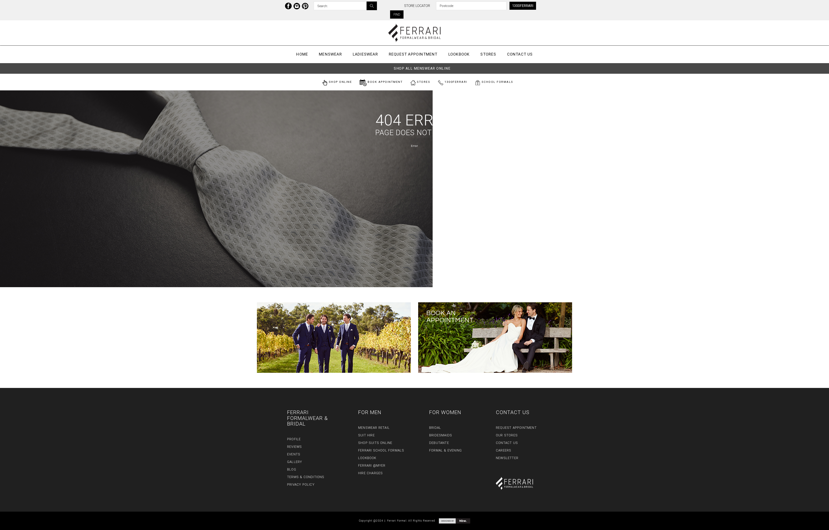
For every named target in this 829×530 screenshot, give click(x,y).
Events (293, 454)
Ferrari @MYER (372, 466)
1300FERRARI (522, 6)
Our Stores (507, 435)
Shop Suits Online (375, 443)
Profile (294, 439)
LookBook (459, 54)
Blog (291, 469)
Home (302, 54)
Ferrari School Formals (381, 450)
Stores (488, 54)
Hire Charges (370, 473)
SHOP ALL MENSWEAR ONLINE (422, 68)
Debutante (439, 443)
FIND (397, 14)
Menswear (330, 54)
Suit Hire (366, 435)
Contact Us (520, 54)
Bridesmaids (440, 435)
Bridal (435, 428)
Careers (503, 450)
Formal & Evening (445, 450)
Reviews (294, 447)
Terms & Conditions (305, 477)
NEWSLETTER (507, 458)
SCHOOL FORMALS (496, 81)
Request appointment (413, 54)
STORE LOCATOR (417, 6)
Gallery (294, 462)
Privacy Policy (301, 485)
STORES (423, 81)
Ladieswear (365, 54)
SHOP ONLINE (339, 81)
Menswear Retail (374, 428)
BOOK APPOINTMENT (385, 81)
